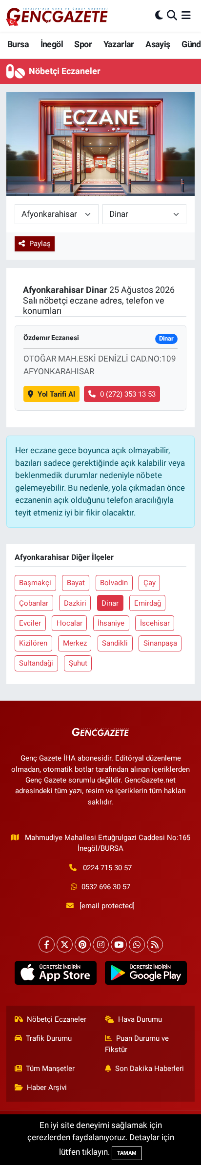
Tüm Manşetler (50, 1068)
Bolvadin (114, 582)
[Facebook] (47, 944)
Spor (83, 44)
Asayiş (157, 44)
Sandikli (115, 643)
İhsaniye (111, 623)
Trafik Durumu (49, 1038)
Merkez (75, 643)
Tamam (127, 1153)
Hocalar (69, 623)
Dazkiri (75, 603)
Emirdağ (147, 603)
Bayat (76, 582)
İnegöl (51, 44)
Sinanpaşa (160, 643)
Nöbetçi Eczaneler (56, 1019)
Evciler (30, 623)
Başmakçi (35, 582)
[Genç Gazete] (57, 15)
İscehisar (155, 623)
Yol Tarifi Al (56, 394)
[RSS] (155, 944)
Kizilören (33, 643)
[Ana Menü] (186, 15)
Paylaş (40, 243)
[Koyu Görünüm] (159, 15)
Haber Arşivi (47, 1087)
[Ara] (172, 15)
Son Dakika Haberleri (149, 1068)
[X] (65, 944)
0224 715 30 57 (107, 867)
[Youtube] (119, 944)
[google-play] (145, 975)
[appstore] (55, 975)
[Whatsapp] (137, 944)
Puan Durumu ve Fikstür (137, 1043)
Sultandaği (36, 663)
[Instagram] (101, 944)
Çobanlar (33, 603)
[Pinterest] (83, 944)
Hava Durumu (140, 1019)
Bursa (18, 44)
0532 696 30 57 (105, 886)
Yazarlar (118, 44)
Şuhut (78, 663)
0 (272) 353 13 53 (128, 394)
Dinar (110, 603)
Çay (149, 582)
